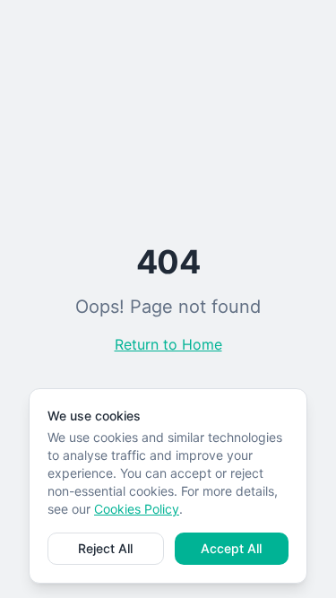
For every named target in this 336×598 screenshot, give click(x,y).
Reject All (105, 548)
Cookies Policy (136, 508)
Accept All (231, 548)
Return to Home (168, 344)
